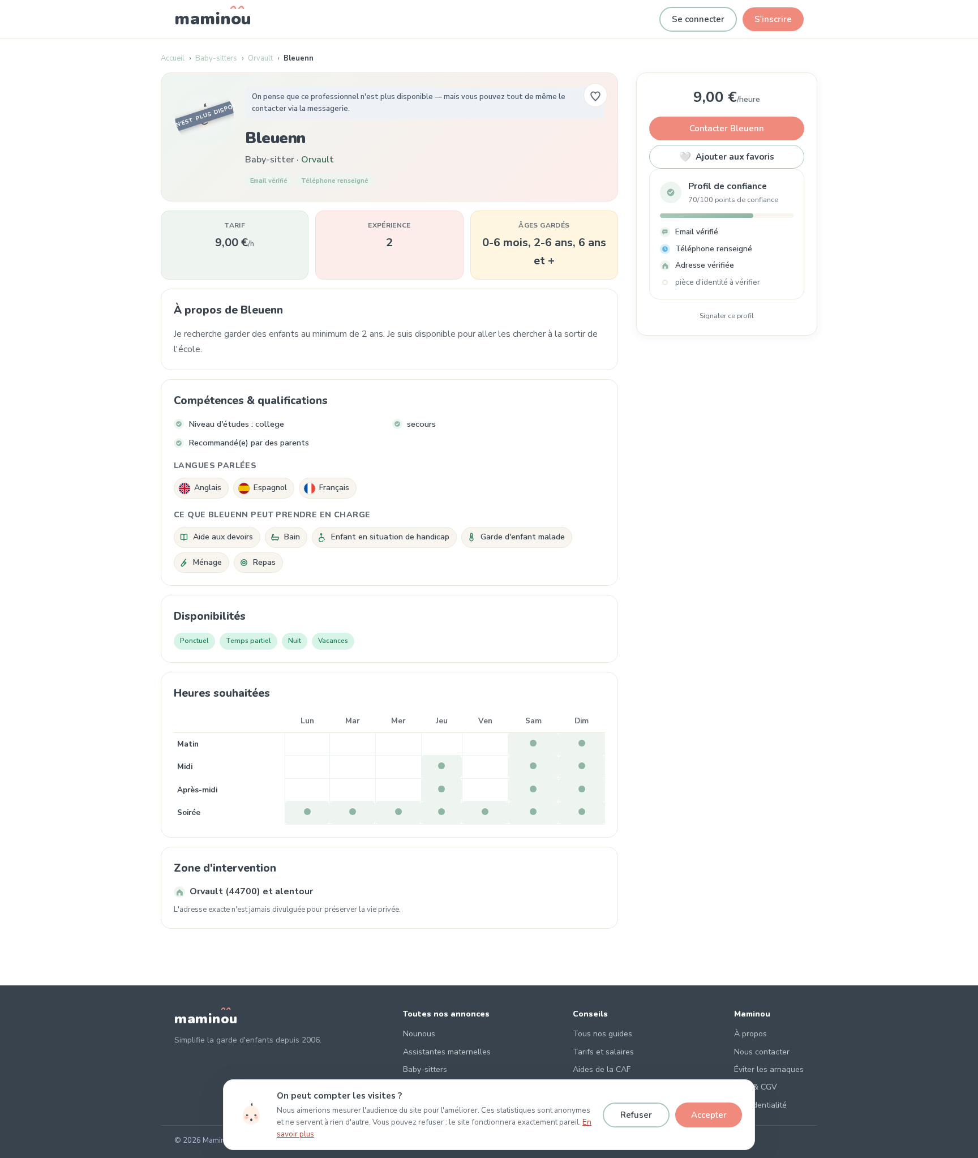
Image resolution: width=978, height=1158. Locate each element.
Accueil (173, 58)
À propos (750, 1033)
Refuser (636, 1115)
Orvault (260, 58)
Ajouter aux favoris (726, 157)
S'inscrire (773, 19)
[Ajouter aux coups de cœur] (595, 95)
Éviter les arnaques (769, 1069)
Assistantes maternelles (447, 1052)
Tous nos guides (602, 1033)
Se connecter (698, 19)
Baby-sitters (216, 58)
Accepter (709, 1115)
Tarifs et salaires (603, 1052)
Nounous (419, 1033)
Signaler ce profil (727, 315)
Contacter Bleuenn (726, 128)
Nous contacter (762, 1052)
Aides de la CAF (601, 1069)
